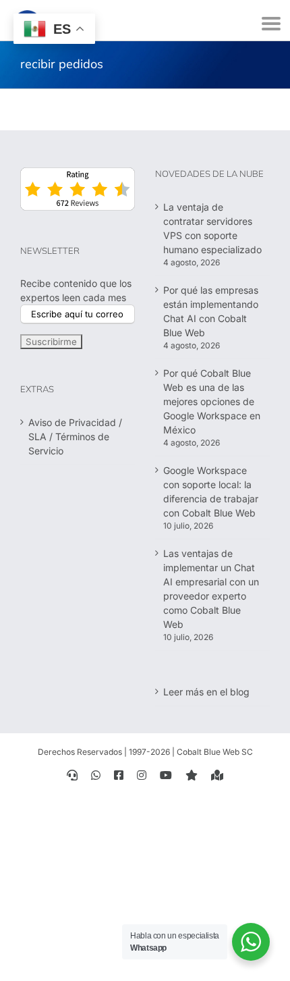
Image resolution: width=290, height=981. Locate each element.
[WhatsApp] (95, 775)
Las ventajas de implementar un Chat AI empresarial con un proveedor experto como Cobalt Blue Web (211, 589)
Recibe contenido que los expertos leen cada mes (76, 290)
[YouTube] (166, 775)
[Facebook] (118, 775)
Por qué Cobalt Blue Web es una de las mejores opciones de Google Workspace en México (211, 401)
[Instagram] (141, 775)
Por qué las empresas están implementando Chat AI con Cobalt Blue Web (210, 311)
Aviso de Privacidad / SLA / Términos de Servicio (75, 436)
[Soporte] (72, 775)
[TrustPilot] (191, 775)
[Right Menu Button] (271, 23)
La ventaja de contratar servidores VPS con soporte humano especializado (212, 228)
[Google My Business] (217, 775)
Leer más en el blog (206, 691)
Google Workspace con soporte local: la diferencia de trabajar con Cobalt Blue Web (210, 492)
